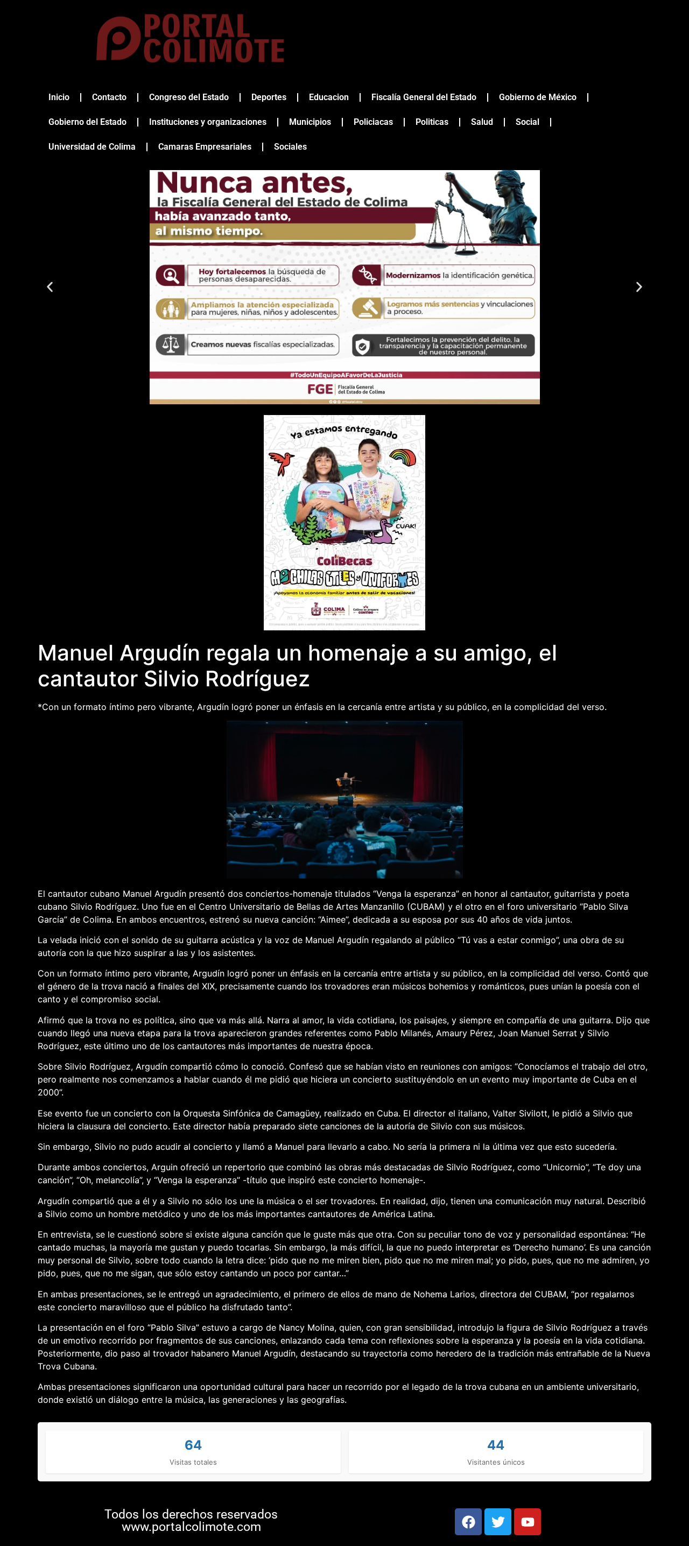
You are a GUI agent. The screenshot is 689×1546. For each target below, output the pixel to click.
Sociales (290, 147)
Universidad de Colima (92, 147)
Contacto (109, 97)
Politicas (432, 122)
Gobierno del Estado (87, 122)
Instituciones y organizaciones (207, 122)
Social (527, 122)
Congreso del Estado (189, 97)
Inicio (58, 97)
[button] (50, 287)
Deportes (268, 97)
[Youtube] (527, 1521)
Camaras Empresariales (204, 147)
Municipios (310, 122)
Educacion (329, 97)
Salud (482, 122)
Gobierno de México (537, 97)
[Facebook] (468, 1521)
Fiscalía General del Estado (423, 97)
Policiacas (373, 122)
